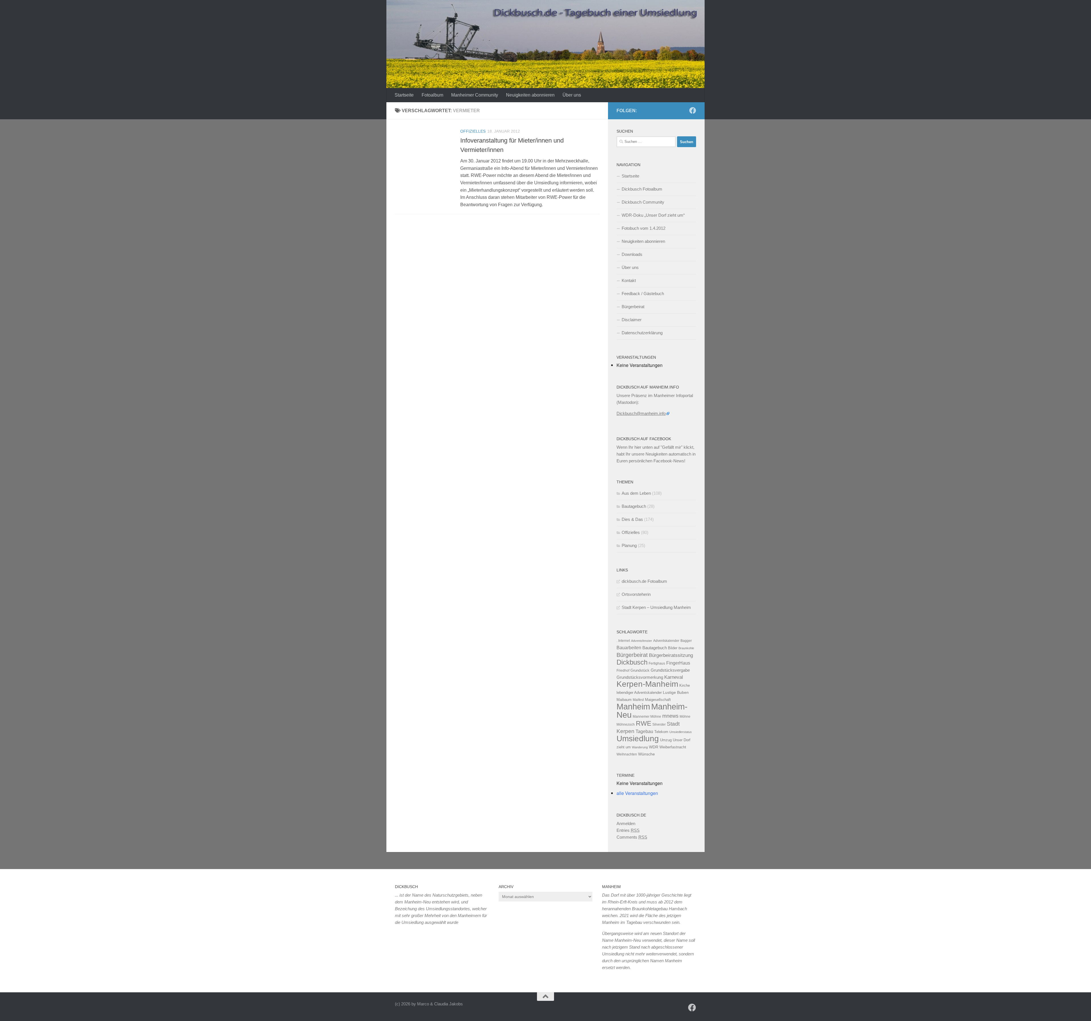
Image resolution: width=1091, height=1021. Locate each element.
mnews (670, 716)
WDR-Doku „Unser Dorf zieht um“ (653, 215)
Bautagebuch (634, 506)
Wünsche (646, 754)
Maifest (638, 700)
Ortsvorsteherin (636, 594)
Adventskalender (666, 640)
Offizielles (473, 131)
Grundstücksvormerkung (640, 677)
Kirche (684, 685)
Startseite (404, 95)
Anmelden (626, 823)
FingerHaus (678, 662)
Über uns (572, 95)
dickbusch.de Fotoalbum (644, 581)
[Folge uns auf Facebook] (692, 110)
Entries (628, 830)
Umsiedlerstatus (680, 732)
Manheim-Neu (652, 710)
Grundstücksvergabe (670, 670)
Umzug (666, 740)
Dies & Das (632, 519)
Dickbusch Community (643, 202)
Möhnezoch (626, 724)
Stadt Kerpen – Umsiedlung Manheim (656, 607)
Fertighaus (657, 663)
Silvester (659, 724)
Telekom (661, 732)
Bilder (672, 648)
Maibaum (624, 700)
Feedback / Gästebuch (643, 293)
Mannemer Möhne (647, 717)
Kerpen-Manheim (647, 684)
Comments (632, 837)
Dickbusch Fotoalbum (642, 189)
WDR (653, 747)
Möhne (685, 717)
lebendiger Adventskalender (639, 692)
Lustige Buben (676, 692)
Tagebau (644, 731)
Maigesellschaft (658, 700)
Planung (629, 545)
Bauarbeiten (629, 647)
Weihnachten (627, 754)
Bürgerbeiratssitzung (671, 655)
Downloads (632, 254)
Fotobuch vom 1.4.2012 (643, 228)
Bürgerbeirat (633, 306)
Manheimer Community (474, 95)
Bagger (686, 640)
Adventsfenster (641, 640)
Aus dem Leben (636, 493)
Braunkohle (686, 648)
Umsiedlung (638, 738)
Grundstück (639, 670)
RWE (643, 723)
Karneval (673, 677)
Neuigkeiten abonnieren (530, 95)
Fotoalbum (432, 95)
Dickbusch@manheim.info (641, 413)
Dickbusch (632, 662)
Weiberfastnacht (672, 747)
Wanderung (640, 747)
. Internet (623, 641)
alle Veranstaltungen (637, 793)
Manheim (633, 706)
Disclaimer (632, 319)
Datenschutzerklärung (642, 332)
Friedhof (623, 671)
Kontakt (629, 280)
